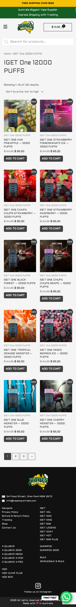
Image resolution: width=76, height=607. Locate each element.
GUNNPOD (46, 546)
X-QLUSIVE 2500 (12, 550)
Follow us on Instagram (38, 592)
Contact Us (9, 528)
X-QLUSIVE (8, 546)
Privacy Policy (10, 512)
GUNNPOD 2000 (49, 550)
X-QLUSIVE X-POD (12, 558)
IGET (43, 508)
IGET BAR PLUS (49, 539)
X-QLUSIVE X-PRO (12, 562)
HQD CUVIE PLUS (12, 573)
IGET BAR (45, 524)
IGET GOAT (46, 532)
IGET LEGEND (48, 528)
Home (7, 54)
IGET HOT (46, 535)
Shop (5, 524)
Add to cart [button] (15, 158)
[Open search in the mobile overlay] (38, 42)
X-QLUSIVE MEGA (12, 554)
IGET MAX (46, 516)
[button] (5, 27)
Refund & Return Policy (15, 516)
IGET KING (46, 520)
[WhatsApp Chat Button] (66, 597)
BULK (43, 557)
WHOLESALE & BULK (52, 561)
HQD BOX (7, 577)
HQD (4, 569)
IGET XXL (45, 512)
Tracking (7, 520)
